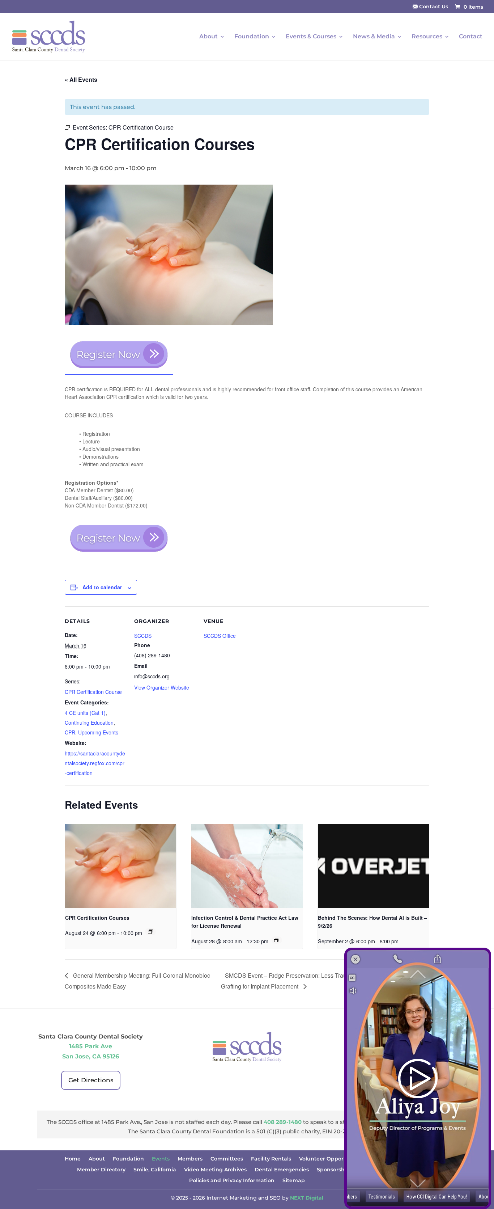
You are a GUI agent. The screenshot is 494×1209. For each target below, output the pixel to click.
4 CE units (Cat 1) (85, 712)
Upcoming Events (98, 732)
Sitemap (293, 1181)
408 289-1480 (283, 1122)
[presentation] (120, 865)
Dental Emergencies (282, 1170)
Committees (226, 1159)
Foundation (251, 37)
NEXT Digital (306, 1198)
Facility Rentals (271, 1159)
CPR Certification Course (93, 691)
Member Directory (101, 1170)
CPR (70, 732)
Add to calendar (102, 587)
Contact (470, 37)
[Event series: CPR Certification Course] (150, 932)
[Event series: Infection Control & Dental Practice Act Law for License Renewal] (276, 940)
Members (190, 1159)
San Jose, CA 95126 (90, 1056)
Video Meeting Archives (215, 1170)
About (97, 1159)
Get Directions (91, 1080)
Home (73, 1159)
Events (161, 1159)
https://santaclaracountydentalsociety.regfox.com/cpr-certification (95, 763)
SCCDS (143, 635)
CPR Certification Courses (97, 917)
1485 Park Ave (90, 1046)
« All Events (81, 79)
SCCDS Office (220, 635)
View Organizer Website (161, 687)
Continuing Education (89, 722)
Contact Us (433, 7)
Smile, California (154, 1170)
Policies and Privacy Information (231, 1181)
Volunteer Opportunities (331, 1159)
